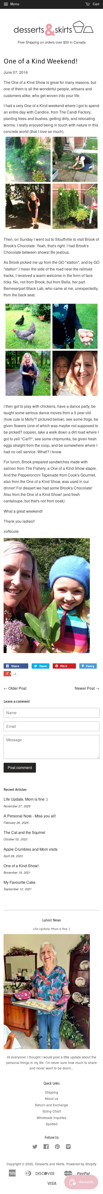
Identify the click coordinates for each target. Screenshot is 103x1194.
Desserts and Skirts (49, 1163)
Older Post (17, 688)
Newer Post (85, 688)
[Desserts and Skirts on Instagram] (68, 1147)
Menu (14, 3)
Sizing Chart (51, 1111)
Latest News (51, 920)
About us (51, 1098)
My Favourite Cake (19, 882)
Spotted (51, 1123)
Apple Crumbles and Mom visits (30, 849)
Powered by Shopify (81, 1163)
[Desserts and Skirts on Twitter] (35, 1147)
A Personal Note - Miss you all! (30, 816)
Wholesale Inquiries (51, 1117)
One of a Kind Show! (21, 865)
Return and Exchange (51, 1104)
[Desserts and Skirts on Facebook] (46, 1147)
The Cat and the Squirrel (24, 832)
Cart (95, 3)
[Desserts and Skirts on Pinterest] (57, 1147)
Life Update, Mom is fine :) (26, 799)
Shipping (51, 1092)
